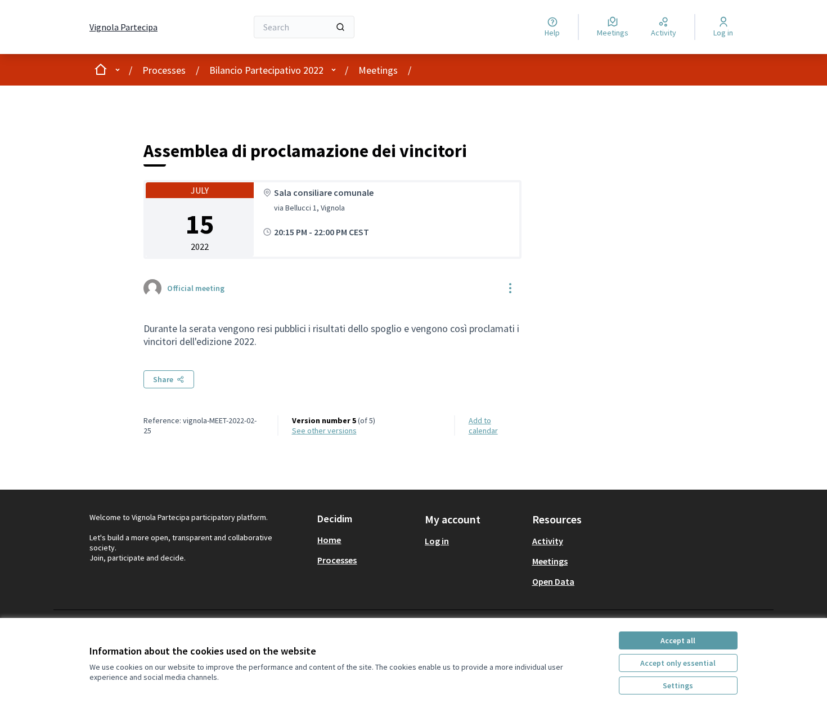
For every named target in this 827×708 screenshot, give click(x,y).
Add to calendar (483, 425)
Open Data (553, 581)
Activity (547, 540)
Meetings (378, 70)
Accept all (677, 640)
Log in (437, 540)
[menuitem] (366, 539)
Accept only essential (678, 663)
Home (329, 539)
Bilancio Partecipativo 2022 (266, 70)
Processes (164, 70)
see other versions (324, 430)
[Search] (340, 27)
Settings (678, 685)
